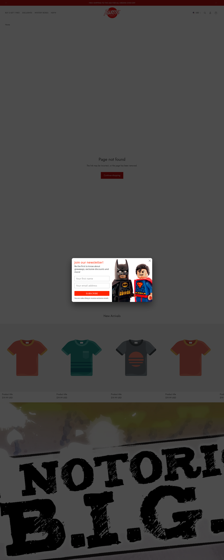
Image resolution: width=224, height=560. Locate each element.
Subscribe (92, 293)
